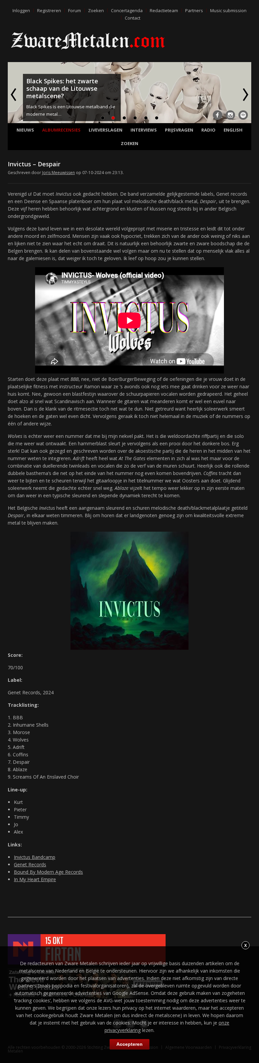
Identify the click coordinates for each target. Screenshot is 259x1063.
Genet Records (30, 864)
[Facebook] (217, 115)
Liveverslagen (105, 130)
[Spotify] (243, 115)
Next (244, 94)
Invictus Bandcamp (34, 857)
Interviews (144, 130)
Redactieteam (164, 10)
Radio (208, 130)
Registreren (49, 10)
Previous (14, 94)
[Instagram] (230, 115)
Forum (74, 10)
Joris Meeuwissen (58, 172)
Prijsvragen (179, 130)
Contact (132, 18)
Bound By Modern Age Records (48, 872)
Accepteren (129, 1044)
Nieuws (25, 130)
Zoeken (96, 10)
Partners (194, 10)
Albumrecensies (61, 130)
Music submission (228, 10)
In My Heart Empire (35, 879)
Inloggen (21, 10)
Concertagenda (127, 10)
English (233, 130)
